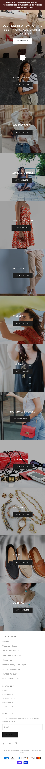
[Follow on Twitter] (10, 743)
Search (4, 690)
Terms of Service (8, 698)
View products (22, 84)
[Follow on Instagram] (16, 743)
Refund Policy (7, 702)
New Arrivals (22, 41)
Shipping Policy (8, 706)
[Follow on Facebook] (3, 743)
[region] (22, 34)
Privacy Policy (7, 694)
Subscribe (10, 735)
